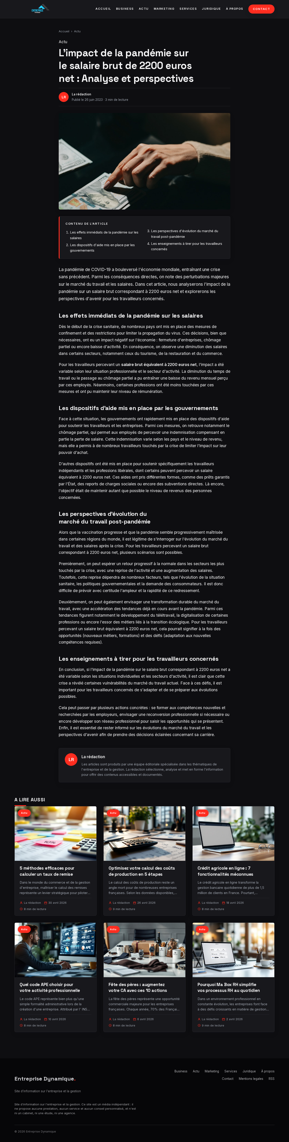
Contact (261, 9)
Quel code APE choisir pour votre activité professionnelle (50, 987)
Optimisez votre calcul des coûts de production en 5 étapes (142, 871)
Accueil (103, 8)
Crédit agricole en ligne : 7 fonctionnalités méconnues (225, 871)
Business (125, 8)
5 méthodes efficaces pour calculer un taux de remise (47, 871)
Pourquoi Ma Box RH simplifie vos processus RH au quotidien (229, 987)
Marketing (164, 8)
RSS (272, 1079)
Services (188, 8)
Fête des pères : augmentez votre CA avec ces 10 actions (138, 987)
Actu (144, 8)
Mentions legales (251, 1079)
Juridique (211, 8)
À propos (234, 8)
